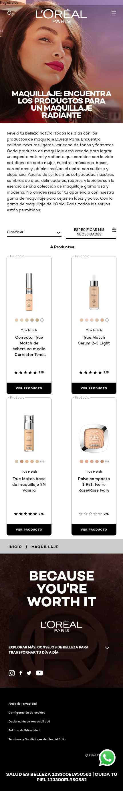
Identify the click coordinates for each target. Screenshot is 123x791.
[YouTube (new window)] (39, 673)
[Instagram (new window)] (12, 673)
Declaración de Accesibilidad (29, 721)
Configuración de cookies (27, 712)
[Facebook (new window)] (20, 673)
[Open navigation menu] (113, 13)
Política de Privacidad (24, 730)
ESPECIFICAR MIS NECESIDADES (89, 231)
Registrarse (9, 2)
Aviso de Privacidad (23, 703)
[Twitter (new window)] (29, 673)
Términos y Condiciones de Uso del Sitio (37, 739)
